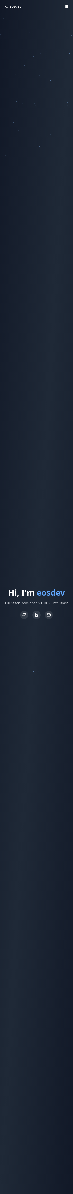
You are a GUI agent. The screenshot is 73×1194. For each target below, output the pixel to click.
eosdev (15, 6)
